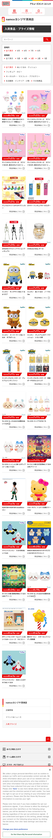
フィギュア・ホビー (14, 72)
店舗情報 (9, 710)
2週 (38, 58)
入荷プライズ (11, 724)
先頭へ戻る (48, 739)
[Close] (50, 770)
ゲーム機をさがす (14, 757)
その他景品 (37, 81)
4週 (25, 58)
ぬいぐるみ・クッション (27, 67)
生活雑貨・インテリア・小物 (17, 81)
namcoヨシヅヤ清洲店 (16, 702)
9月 (18, 51)
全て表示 (9, 51)
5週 (18, 58)
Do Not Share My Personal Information (26, 834)
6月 (38, 51)
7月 (32, 51)
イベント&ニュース (13, 717)
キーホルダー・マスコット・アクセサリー (23, 76)
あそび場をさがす (14, 749)
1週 (45, 58)
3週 (32, 58)
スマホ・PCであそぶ (15, 765)
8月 (25, 51)
